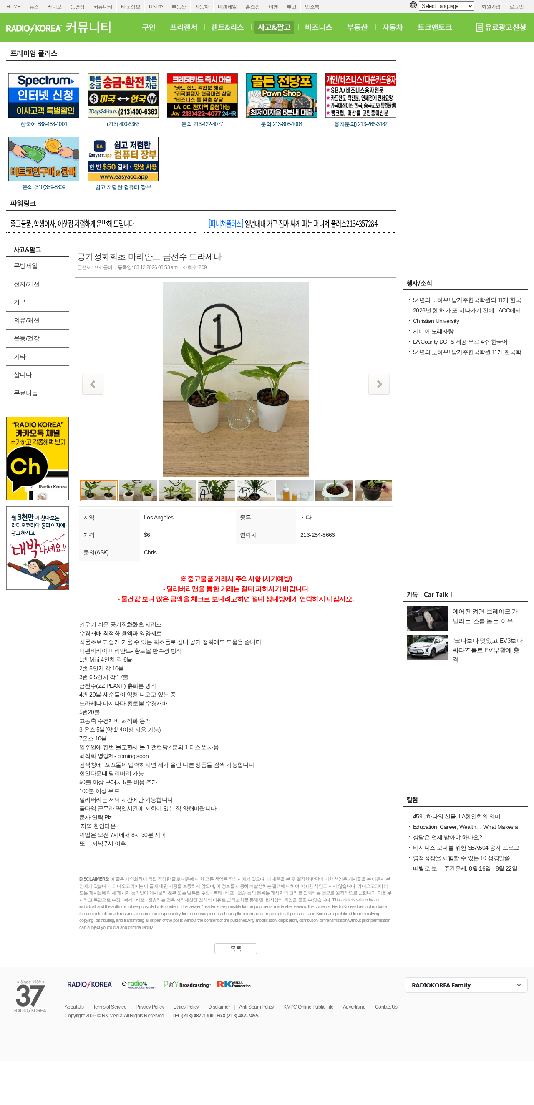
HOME (13, 7)
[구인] (148, 27)
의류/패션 (26, 320)
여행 (273, 7)
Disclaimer (219, 1007)
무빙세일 (26, 265)
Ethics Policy (186, 1007)
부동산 (178, 7)
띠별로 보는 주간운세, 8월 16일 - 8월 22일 (465, 868)
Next (379, 384)
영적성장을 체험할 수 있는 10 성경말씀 (461, 858)
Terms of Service (109, 1007)
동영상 (78, 7)
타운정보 (130, 7)
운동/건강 (26, 338)
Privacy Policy (150, 1007)
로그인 (516, 7)
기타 (20, 356)
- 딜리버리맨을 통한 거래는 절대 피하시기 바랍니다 (235, 588)
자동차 (202, 7)
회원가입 (491, 7)
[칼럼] (465, 802)
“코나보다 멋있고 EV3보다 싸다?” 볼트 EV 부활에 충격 (487, 650)
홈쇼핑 (252, 7)
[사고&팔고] (274, 27)
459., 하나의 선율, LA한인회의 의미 (456, 816)
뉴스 (34, 7)
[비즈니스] (319, 27)
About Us (74, 1007)
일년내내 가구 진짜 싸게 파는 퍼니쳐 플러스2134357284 (293, 223)
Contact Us (386, 1007)
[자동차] (393, 27)
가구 (20, 301)
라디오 (54, 7)
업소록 (312, 7)
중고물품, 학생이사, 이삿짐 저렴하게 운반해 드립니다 (72, 223)
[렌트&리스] (227, 27)
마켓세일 (227, 7)
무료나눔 (26, 392)
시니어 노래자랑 (433, 331)
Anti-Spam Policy (256, 1007)
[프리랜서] (183, 27)
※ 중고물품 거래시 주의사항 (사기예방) (236, 578)
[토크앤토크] (435, 27)
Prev (92, 384)
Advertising (354, 1007)
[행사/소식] (465, 285)
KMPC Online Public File (308, 1007)
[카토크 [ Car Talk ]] (465, 596)
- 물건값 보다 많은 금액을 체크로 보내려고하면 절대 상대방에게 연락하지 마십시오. (235, 598)
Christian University (436, 320)
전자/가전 (26, 283)
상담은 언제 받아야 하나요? (447, 837)
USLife (156, 7)
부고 (291, 7)
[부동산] (357, 27)
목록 (236, 948)
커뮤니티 (103, 7)
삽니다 (23, 374)
